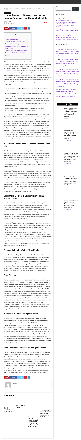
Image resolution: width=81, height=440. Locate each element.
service (10, 22)
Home (5, 8)
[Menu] (4, 2)
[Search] (77, 2)
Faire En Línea (9, 48)
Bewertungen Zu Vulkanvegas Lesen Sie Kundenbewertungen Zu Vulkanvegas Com (67, 38)
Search (57, 6)
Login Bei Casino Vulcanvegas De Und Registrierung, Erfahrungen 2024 (65, 34)
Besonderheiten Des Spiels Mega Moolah (16, 46)
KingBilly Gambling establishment (8, 409)
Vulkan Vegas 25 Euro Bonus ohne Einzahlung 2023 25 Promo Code (64, 19)
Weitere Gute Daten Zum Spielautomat (16, 50)
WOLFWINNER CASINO (20, 406)
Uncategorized (12, 8)
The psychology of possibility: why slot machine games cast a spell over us (45, 413)
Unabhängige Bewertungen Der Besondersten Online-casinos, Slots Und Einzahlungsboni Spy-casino (67, 30)
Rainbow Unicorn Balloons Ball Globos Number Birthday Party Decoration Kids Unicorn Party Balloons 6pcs (71, 204)
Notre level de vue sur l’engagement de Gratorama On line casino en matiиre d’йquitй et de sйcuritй (33, 421)
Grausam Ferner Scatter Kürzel (13, 39)
